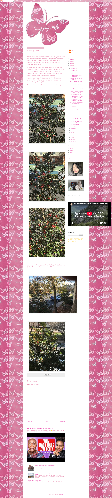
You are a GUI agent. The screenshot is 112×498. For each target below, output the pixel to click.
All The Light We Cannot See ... (76, 81)
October (72, 126)
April (72, 137)
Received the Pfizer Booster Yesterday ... (76, 79)
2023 (71, 63)
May (72, 135)
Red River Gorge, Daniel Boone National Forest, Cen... (75, 113)
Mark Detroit (73, 52)
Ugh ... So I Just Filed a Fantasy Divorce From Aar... (76, 119)
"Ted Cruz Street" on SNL (75, 94)
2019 (71, 147)
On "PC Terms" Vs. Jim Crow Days (35, 480)
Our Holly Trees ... (74, 71)
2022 (71, 65)
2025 (71, 59)
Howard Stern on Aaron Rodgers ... (75, 106)
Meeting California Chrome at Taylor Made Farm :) (45, 465)
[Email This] (44, 375)
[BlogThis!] (46, 375)
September (73, 128)
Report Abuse (71, 158)
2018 (71, 148)
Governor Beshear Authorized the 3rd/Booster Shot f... (76, 92)
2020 (71, 145)
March (72, 139)
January (72, 142)
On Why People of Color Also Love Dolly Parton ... (40, 428)
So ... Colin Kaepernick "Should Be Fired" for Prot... (76, 116)
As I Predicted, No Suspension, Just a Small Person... (76, 103)
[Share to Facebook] (48, 375)
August (72, 130)
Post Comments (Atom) (37, 423)
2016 (71, 152)
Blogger (61, 494)
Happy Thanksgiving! (74, 73)
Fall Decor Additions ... (75, 124)
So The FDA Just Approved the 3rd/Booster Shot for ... (76, 86)
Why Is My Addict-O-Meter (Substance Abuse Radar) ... (76, 100)
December (73, 68)
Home (46, 421)
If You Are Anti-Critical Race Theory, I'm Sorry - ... (76, 122)
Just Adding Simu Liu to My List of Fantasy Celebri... (76, 89)
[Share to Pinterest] (50, 375)
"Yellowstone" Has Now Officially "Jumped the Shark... (75, 109)
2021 (71, 67)
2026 (71, 58)
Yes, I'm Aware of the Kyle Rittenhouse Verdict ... (75, 84)
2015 (71, 154)
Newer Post (30, 421)
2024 (71, 61)
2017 (71, 150)
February (73, 141)
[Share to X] (47, 375)
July (72, 132)
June (72, 134)
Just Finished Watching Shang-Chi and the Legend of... (76, 97)
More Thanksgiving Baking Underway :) (76, 76)
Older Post (62, 421)
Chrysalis (73, 50)
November (73, 70)
